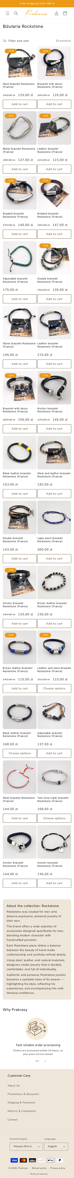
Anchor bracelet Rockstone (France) (50, 410)
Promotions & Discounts (23, 1094)
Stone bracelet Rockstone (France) (19, 345)
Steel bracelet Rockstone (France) (19, 799)
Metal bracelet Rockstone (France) (19, 150)
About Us (14, 1085)
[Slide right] (45, 1061)
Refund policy (39, 1168)
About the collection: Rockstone (33, 906)
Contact (12, 1119)
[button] (7, 13)
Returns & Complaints (22, 1111)
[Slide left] (28, 1061)
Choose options (54, 688)
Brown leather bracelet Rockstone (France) (52, 605)
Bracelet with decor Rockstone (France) (50, 85)
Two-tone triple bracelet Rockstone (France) (52, 799)
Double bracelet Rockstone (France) (50, 280)
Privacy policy (57, 1168)
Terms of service (39, 1174)
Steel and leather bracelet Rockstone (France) (54, 475)
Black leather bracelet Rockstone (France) (17, 475)
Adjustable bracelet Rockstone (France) (15, 280)
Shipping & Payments (21, 1102)
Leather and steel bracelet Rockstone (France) (54, 669)
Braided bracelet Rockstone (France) (15, 215)
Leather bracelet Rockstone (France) (50, 150)
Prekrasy (23, 1168)
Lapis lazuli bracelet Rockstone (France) (50, 540)
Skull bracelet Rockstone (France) (18, 85)
